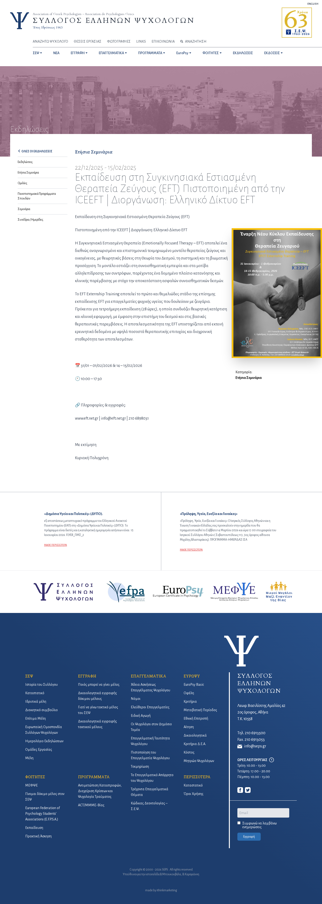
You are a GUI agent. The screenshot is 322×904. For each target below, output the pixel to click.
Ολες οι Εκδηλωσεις (36, 151)
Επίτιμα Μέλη (35, 718)
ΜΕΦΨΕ (31, 785)
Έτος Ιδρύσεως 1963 (47, 27)
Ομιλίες (22, 183)
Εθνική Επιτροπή (196, 718)
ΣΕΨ (36, 53)
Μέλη (29, 758)
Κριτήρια (190, 701)
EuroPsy (182, 53)
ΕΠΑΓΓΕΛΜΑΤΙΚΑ (111, 53)
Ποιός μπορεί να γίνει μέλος (99, 684)
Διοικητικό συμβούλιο (41, 710)
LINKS (141, 41)
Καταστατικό (34, 693)
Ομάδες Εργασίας (38, 749)
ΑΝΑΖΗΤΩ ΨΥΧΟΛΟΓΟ (50, 41)
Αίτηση (189, 727)
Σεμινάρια (24, 209)
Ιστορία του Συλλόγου (41, 684)
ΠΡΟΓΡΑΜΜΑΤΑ (150, 53)
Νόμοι (135, 699)
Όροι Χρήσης (193, 794)
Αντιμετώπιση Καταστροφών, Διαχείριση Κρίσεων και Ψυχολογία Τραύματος (100, 791)
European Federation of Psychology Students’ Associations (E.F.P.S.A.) (42, 813)
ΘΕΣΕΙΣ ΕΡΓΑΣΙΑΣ (87, 41)
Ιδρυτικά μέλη (35, 701)
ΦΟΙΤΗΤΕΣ (210, 53)
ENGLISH (312, 3)
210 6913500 (255, 733)
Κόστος (189, 752)
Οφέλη (189, 693)
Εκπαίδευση (34, 828)
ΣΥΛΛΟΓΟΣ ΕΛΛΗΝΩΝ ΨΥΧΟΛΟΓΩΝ (113, 20)
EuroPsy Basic (194, 684)
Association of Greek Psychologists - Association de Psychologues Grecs (83, 14)
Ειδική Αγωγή (141, 716)
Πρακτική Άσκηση (38, 836)
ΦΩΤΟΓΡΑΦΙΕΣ (119, 41)
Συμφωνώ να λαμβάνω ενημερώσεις (259, 825)
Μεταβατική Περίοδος (200, 710)
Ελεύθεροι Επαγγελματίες (150, 707)
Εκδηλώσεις (25, 162)
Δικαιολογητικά (195, 735)
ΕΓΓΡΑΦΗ (78, 53)
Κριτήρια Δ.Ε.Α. (195, 744)
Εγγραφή (249, 836)
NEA (56, 53)
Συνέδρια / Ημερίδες (30, 219)
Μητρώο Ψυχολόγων (199, 761)
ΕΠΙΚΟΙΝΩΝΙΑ (163, 41)
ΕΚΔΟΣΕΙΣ (272, 53)
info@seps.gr (255, 746)
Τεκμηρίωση (140, 766)
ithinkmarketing (167, 890)
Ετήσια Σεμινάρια (28, 172)
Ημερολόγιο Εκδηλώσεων (44, 741)
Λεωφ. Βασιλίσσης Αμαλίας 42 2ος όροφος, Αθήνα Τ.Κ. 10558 (261, 712)
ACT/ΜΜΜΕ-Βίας (91, 805)
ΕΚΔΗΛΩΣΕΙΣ (243, 53)
